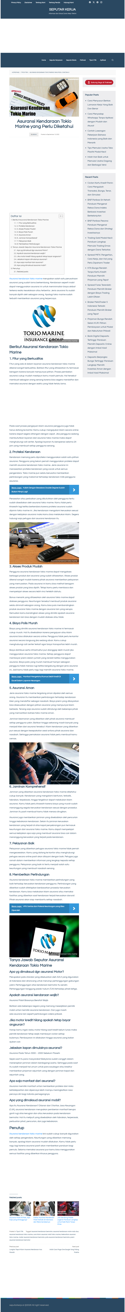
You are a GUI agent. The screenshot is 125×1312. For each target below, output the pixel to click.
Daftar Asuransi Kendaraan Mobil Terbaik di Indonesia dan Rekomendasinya (43, 1220)
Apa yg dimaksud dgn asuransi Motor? (32, 250)
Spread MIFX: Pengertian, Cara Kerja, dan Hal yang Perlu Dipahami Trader (100, 259)
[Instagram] (101, 2)
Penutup (16, 268)
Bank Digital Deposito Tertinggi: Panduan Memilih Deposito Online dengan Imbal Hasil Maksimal (100, 344)
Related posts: (22, 272)
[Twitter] (94, 2)
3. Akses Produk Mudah (26, 229)
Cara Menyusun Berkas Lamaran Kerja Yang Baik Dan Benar (100, 105)
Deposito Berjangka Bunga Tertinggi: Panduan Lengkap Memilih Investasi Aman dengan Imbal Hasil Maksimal (100, 365)
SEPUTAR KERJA (62, 9)
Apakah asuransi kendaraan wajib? (31, 253)
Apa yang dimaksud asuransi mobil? (31, 265)
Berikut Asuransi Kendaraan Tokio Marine (31, 220)
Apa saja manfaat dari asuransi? (30, 262)
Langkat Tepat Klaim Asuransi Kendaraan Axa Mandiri (25, 1249)
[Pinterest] (97, 2)
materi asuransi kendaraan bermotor (31, 1237)
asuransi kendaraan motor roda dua (65, 1231)
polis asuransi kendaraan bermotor (57, 1237)
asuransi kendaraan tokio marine (21, 1234)
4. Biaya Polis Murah (25, 232)
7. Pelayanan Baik (24, 241)
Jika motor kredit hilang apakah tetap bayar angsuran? (39, 256)
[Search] (112, 60)
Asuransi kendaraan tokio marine (25, 278)
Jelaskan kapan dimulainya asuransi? (32, 259)
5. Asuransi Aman (24, 235)
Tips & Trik (19, 1231)
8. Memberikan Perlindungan (28, 244)
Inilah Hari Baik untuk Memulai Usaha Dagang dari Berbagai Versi (100, 161)
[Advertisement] (63, 36)
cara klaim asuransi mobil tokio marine (47, 1234)
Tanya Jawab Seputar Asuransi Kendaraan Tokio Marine (37, 247)
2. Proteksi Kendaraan (26, 226)
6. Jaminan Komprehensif (27, 238)
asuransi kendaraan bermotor (42, 1231)
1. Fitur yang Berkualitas (26, 223)
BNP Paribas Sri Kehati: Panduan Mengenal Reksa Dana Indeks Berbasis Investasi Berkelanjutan (99, 208)
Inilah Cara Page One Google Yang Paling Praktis (64, 1249)
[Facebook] (90, 2)
